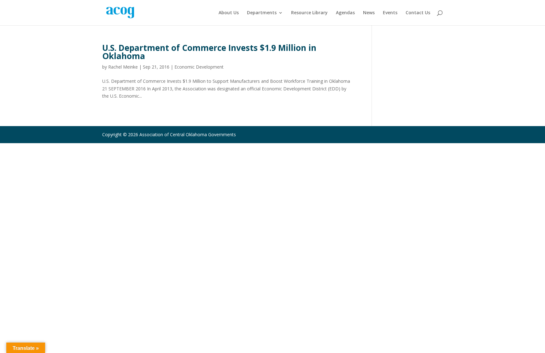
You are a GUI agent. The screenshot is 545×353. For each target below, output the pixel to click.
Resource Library (309, 12)
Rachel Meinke (123, 67)
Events (390, 12)
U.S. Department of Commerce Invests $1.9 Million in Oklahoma (209, 52)
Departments (262, 12)
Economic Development (199, 67)
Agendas (345, 12)
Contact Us (418, 12)
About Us (229, 12)
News (369, 12)
